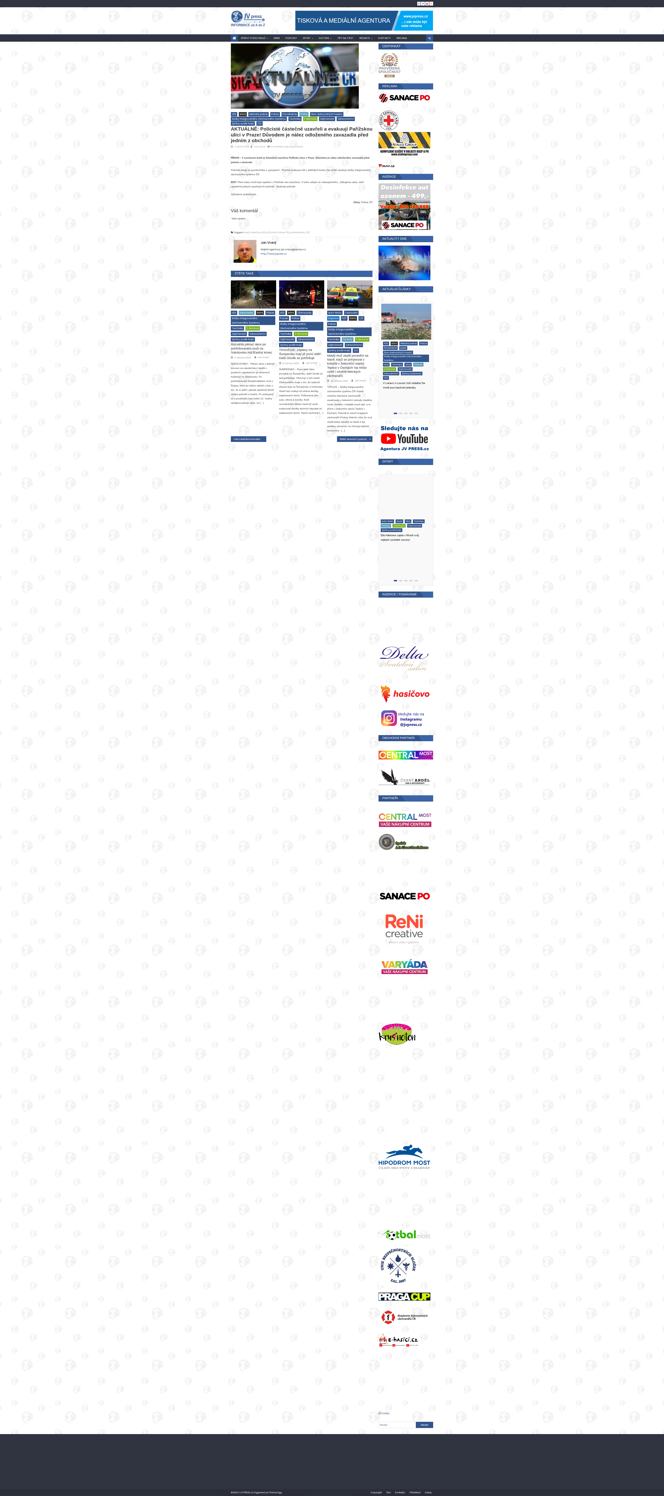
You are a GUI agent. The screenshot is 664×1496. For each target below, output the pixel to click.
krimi (273, 232)
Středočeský (388, 372)
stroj (401, 372)
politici (422, 363)
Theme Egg (275, 1492)
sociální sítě (409, 368)
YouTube (411, 548)
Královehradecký (391, 355)
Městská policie (258, 114)
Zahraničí (387, 381)
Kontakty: (400, 1492)
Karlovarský (246, 312)
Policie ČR (283, 232)
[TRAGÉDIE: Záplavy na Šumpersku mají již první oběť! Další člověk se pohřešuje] (301, 294)
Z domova (310, 119)
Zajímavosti (327, 119)
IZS (268, 232)
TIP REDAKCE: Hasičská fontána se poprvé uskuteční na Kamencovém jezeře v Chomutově (403, 567)
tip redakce (402, 544)
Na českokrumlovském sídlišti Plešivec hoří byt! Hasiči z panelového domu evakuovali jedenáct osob (250, 439)
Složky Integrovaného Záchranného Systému (259, 119)
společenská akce (408, 535)
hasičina (255, 232)
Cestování (351, 312)
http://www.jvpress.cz (274, 253)
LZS (361, 318)
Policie (275, 114)
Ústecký (347, 339)
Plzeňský (411, 363)
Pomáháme (290, 114)
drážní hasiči (389, 514)
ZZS (259, 123)
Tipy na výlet (345, 38)
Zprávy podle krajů (253, 38)
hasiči (246, 232)
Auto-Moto (335, 312)
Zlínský (416, 381)
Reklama (402, 38)
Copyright (376, 1492)
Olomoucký (305, 312)
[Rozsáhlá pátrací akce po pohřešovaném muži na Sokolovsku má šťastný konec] (253, 294)
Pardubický (388, 363)
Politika (386, 368)
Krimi (277, 38)
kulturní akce (389, 519)
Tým (388, 1492)
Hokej (428, 1492)
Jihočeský (415, 346)
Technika (295, 119)
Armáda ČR (388, 346)
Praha (304, 114)
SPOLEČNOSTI (389, 540)
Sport (307, 38)
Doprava (333, 318)
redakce (364, 38)
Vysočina (399, 377)
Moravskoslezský (391, 359)
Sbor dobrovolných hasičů (326, 114)
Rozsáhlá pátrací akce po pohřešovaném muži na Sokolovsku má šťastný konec (251, 348)
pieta (400, 363)
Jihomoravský (390, 350)
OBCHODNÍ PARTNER (398, 738)
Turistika (387, 548)
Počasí (284, 318)
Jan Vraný (259, 146)
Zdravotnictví (346, 119)
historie (402, 346)
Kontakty (384, 38)
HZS (234, 114)
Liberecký (408, 355)
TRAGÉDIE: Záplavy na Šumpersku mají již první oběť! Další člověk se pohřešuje (300, 354)
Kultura (324, 38)
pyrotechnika (297, 232)
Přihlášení (415, 1492)
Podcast (291, 38)
